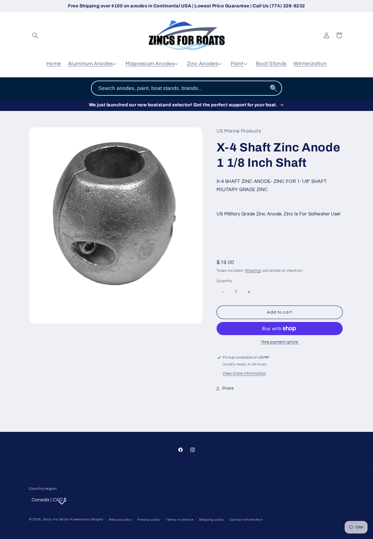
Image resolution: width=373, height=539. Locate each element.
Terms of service (180, 519)
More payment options (280, 342)
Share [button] (227, 388)
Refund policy (120, 519)
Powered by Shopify (86, 519)
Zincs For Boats (56, 519)
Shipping (253, 271)
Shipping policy (211, 519)
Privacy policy (148, 519)
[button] (35, 35)
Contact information (246, 519)
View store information (244, 373)
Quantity (224, 281)
